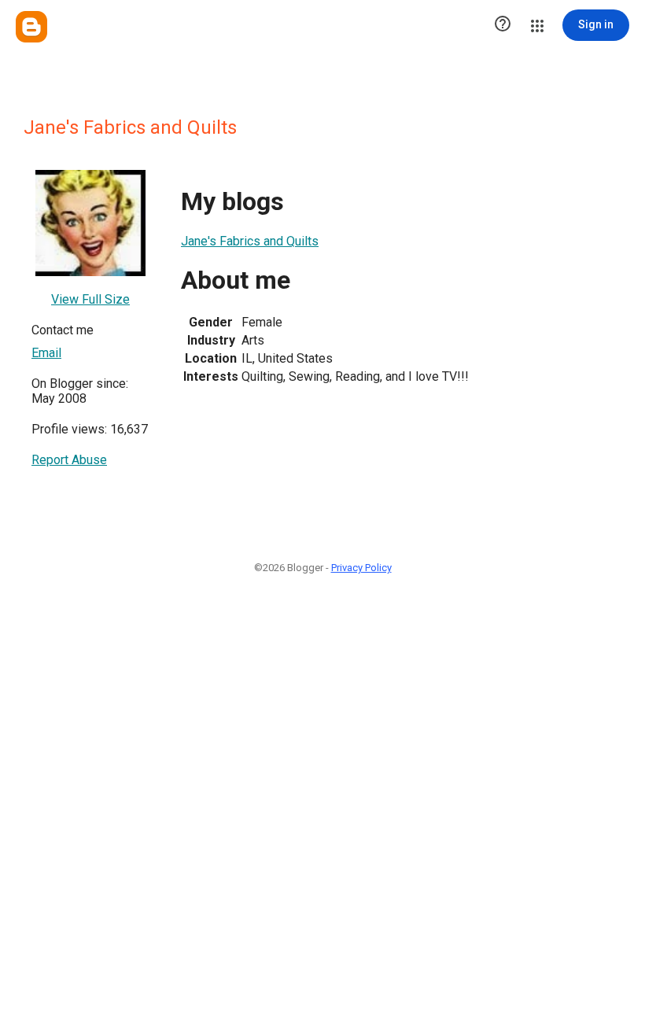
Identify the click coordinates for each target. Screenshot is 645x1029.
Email (46, 352)
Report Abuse (69, 459)
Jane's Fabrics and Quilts (250, 241)
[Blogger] (31, 26)
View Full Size (90, 299)
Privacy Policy (361, 568)
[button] (503, 25)
